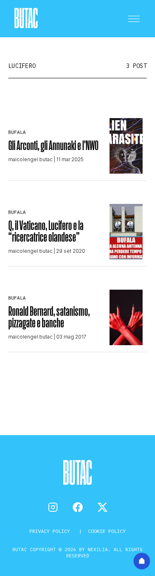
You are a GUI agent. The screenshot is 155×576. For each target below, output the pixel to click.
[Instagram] (53, 507)
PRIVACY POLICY (51, 531)
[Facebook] (77, 507)
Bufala (17, 132)
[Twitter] (102, 507)
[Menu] (134, 19)
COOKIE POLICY (107, 531)
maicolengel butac (30, 159)
